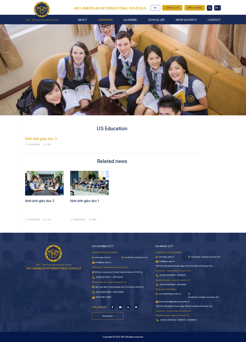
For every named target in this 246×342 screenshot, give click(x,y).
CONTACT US (172, 8)
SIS (155, 8)
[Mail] (136, 306)
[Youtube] (120, 306)
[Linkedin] (128, 306)
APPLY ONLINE (195, 8)
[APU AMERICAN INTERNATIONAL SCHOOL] (42, 11)
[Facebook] (112, 306)
